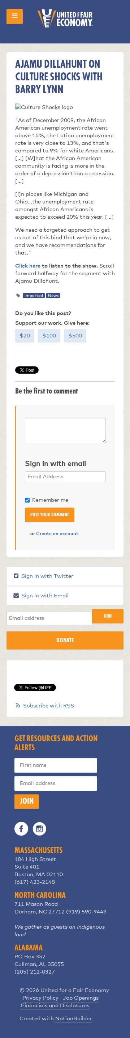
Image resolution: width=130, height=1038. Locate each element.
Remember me (50, 500)
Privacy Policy (40, 998)
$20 (25, 336)
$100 (49, 336)
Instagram (39, 829)
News (53, 296)
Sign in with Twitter (46, 576)
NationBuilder (73, 1018)
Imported (34, 296)
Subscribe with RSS (48, 706)
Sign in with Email (44, 595)
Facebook (21, 829)
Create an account (57, 533)
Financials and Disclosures (55, 1005)
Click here (27, 266)
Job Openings (81, 998)
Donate (65, 640)
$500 (75, 336)
